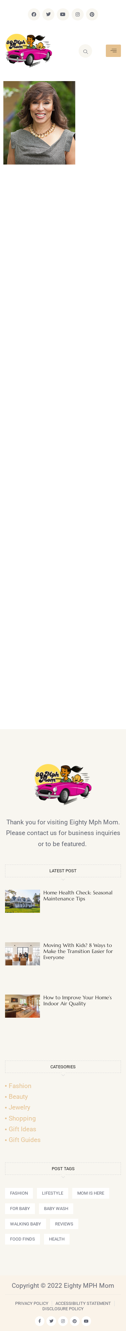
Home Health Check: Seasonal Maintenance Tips (78, 895)
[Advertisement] (63, 449)
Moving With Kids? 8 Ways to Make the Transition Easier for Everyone (78, 951)
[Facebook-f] (40, 1321)
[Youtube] (63, 14)
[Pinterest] (92, 14)
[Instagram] (78, 14)
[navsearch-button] (85, 51)
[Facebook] (34, 14)
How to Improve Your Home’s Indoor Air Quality (77, 1000)
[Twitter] (48, 14)
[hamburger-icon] (113, 51)
